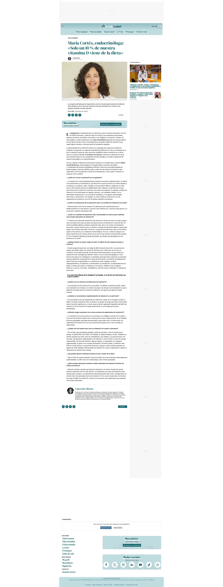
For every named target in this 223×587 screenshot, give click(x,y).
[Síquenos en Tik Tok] (149, 565)
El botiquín (130, 32)
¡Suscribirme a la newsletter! (111, 124)
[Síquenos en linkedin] (132, 565)
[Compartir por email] (72, 115)
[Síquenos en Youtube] (140, 565)
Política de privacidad (97, 584)
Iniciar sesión (118, 527)
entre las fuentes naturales (85, 332)
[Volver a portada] (111, 26)
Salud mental (109, 32)
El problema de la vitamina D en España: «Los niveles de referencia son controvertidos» (96, 276)
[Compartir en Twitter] (79, 115)
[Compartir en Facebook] (76, 115)
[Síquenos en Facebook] (106, 565)
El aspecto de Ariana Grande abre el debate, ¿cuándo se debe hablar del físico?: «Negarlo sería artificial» (141, 95)
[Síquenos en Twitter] (115, 565)
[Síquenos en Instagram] (123, 565)
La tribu (65, 547)
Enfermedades (82, 32)
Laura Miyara (76, 58)
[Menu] (63, 26)
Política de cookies (107, 584)
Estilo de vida (142, 32)
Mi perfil (65, 559)
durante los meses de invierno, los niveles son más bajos (98, 236)
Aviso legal (88, 584)
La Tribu (120, 32)
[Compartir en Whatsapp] (69, 115)
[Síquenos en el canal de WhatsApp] (157, 565)
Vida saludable (96, 32)
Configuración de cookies (132, 584)
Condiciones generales (119, 584)
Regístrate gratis (106, 527)
